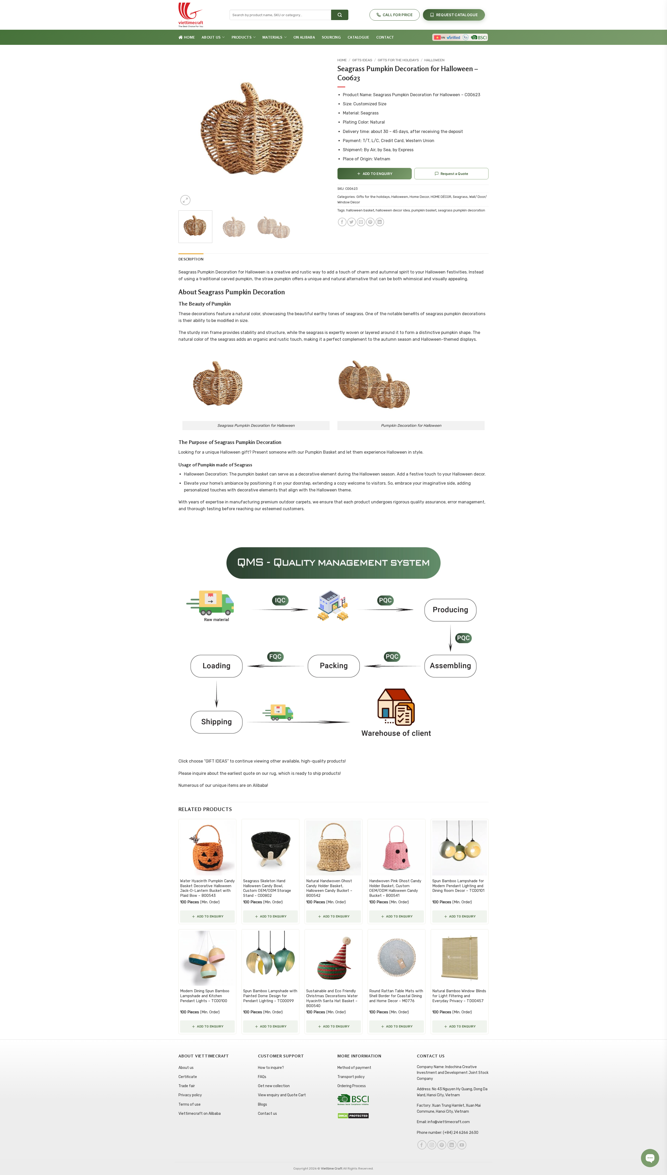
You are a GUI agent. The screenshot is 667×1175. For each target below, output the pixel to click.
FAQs (262, 1077)
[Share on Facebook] (342, 222)
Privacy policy (190, 1095)
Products (241, 37)
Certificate (187, 1077)
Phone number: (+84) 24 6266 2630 (447, 1132)
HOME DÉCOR (441, 197)
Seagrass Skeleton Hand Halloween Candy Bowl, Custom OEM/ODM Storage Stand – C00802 (267, 888)
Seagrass (460, 197)
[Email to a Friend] (361, 222)
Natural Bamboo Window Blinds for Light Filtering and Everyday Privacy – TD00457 (459, 996)
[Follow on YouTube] (461, 1144)
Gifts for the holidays (398, 60)
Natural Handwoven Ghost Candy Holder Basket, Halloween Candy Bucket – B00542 (329, 888)
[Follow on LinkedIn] (451, 1144)
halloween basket (360, 210)
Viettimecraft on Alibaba (199, 1113)
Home (189, 37)
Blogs (262, 1104)
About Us (211, 37)
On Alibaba (304, 37)
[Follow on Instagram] (431, 1144)
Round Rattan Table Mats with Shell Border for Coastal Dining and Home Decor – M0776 (396, 996)
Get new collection (274, 1086)
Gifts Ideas (362, 60)
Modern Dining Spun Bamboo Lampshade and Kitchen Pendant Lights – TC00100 (204, 996)
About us (186, 1068)
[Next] (320, 131)
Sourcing (331, 37)
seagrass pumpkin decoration (461, 210)
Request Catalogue (457, 15)
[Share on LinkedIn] (379, 222)
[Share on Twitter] (351, 222)
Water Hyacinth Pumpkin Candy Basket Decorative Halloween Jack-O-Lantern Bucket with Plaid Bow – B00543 (207, 888)
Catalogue (358, 37)
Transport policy (351, 1077)
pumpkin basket (423, 210)
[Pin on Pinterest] (370, 222)
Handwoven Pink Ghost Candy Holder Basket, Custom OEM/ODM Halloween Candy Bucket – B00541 (395, 888)
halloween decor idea (393, 210)
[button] (185, 200)
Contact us (267, 1113)
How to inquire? (271, 1068)
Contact (385, 37)
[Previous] (188, 131)
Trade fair (186, 1086)
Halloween (434, 60)
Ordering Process (351, 1086)
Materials (272, 37)
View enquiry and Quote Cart (282, 1095)
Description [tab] (190, 259)
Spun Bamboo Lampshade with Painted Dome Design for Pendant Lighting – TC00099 (270, 996)
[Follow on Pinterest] (441, 1144)
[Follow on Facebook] (422, 1144)
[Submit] (339, 15)
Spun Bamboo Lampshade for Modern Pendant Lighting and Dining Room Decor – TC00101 (458, 886)
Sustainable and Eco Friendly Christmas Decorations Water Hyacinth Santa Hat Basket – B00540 (332, 998)
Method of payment (354, 1068)
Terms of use (189, 1104)
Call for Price (398, 15)
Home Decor (419, 197)
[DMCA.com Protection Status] (353, 1115)
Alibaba (260, 785)
